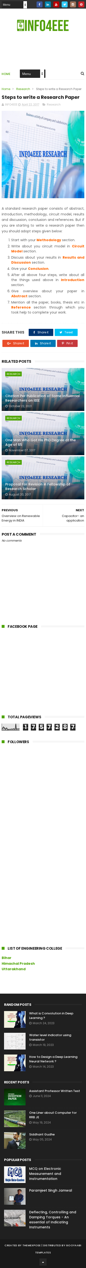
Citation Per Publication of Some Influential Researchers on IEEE (42, 398)
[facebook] (40, 4)
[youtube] (56, 4)
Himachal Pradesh (18, 963)
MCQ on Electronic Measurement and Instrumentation (45, 1173)
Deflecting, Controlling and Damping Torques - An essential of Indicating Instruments (52, 1220)
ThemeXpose (31, 1245)
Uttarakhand (14, 969)
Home (6, 74)
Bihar (6, 957)
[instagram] (73, 4)
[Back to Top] (43, 1262)
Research (23, 89)
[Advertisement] (37, 674)
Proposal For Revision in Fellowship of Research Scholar (37, 486)
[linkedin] (48, 4)
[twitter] (65, 4)
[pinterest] (81, 4)
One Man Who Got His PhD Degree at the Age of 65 (40, 442)
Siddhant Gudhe (42, 1134)
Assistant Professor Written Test (54, 1091)
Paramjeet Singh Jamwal (50, 1190)
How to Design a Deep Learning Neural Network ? (53, 1059)
